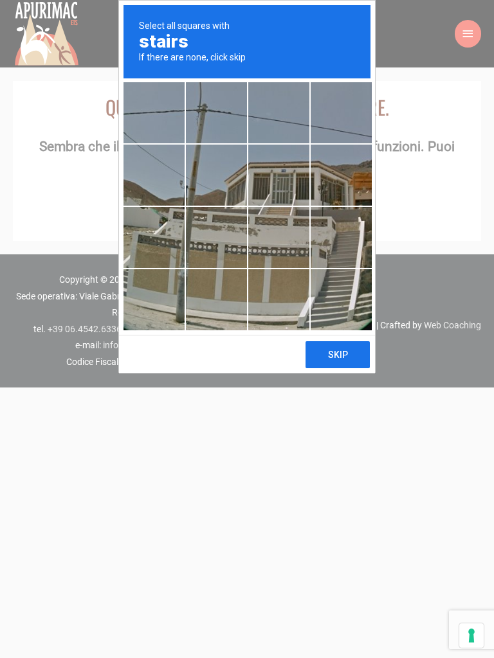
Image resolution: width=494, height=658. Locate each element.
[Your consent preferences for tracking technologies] (471, 635)
